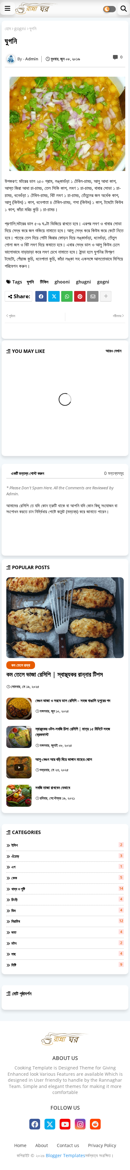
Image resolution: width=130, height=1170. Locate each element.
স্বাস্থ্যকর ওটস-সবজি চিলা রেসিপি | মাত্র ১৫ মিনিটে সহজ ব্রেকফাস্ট (72, 731)
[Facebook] (41, 296)
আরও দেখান (113, 351)
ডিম (66, 910)
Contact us (68, 1145)
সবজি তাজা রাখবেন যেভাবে (52, 787)
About (41, 1145)
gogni (20, 28)
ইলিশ (66, 845)
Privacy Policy (102, 1145)
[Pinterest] (80, 296)
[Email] (92, 296)
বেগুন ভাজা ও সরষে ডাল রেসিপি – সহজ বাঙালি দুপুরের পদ (72, 700)
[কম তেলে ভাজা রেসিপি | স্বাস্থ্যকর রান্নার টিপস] (65, 617)
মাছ (66, 954)
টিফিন (44, 282)
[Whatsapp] (67, 296)
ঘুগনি (30, 282)
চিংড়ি (66, 899)
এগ (66, 867)
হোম (8, 28)
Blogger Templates (65, 1155)
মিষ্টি (66, 965)
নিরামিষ (67, 921)
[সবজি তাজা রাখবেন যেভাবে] (19, 796)
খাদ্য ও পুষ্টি (67, 889)
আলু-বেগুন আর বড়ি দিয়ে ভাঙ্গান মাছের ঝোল (63, 759)
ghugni (83, 282)
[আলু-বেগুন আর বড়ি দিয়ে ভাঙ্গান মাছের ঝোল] (19, 767)
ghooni (62, 282)
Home (20, 1145)
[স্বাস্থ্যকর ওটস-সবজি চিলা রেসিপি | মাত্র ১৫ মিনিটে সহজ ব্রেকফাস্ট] (19, 737)
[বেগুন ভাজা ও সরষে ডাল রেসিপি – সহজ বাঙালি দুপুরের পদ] (19, 709)
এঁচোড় (66, 856)
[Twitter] (54, 296)
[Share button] (105, 296)
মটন (66, 943)
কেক (66, 878)
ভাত (66, 932)
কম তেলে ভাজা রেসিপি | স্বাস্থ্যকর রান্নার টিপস (54, 674)
